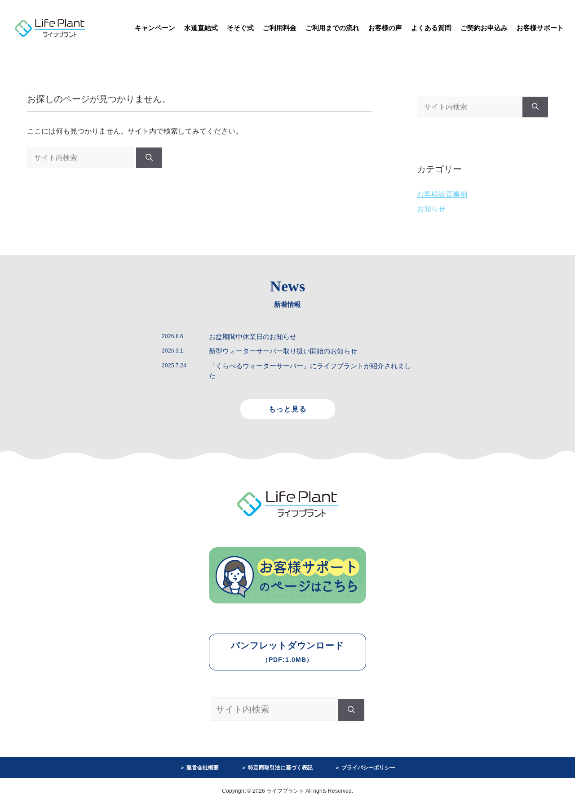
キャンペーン (155, 27)
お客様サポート (540, 27)
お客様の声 (385, 27)
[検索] (149, 157)
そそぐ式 (240, 27)
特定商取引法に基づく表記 (280, 767)
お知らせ (431, 209)
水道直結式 (201, 27)
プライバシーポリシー (368, 767)
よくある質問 (431, 27)
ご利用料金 (279, 27)
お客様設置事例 (442, 194)
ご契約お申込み (484, 27)
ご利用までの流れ (332, 27)
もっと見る (288, 409)
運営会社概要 (202, 767)
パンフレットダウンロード (287, 651)
